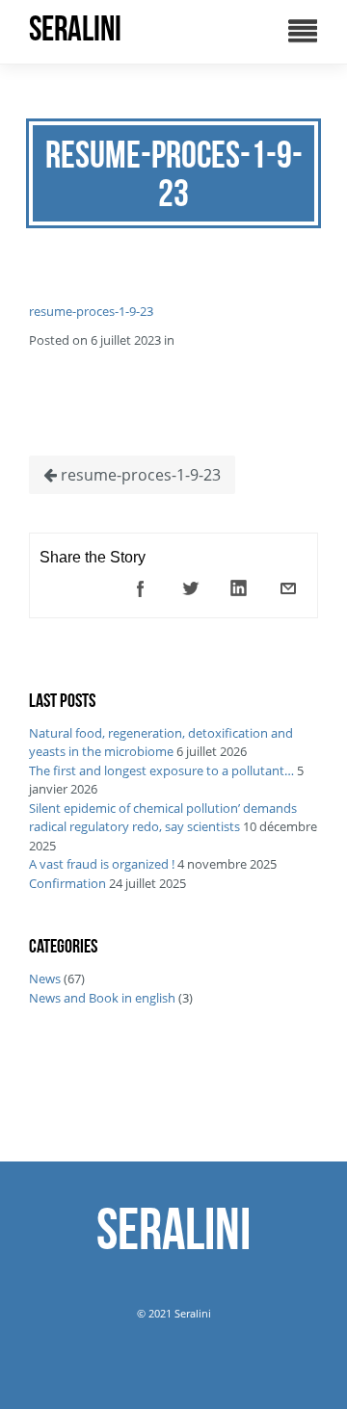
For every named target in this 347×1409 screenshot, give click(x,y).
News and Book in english (102, 997)
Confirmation (67, 883)
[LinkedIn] (239, 588)
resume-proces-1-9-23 (91, 311)
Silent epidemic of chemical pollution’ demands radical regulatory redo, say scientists (163, 817)
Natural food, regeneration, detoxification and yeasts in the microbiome (161, 742)
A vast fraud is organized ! (101, 864)
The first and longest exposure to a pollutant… (161, 770)
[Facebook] (140, 588)
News (45, 978)
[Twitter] (190, 588)
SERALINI (75, 29)
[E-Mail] (288, 588)
